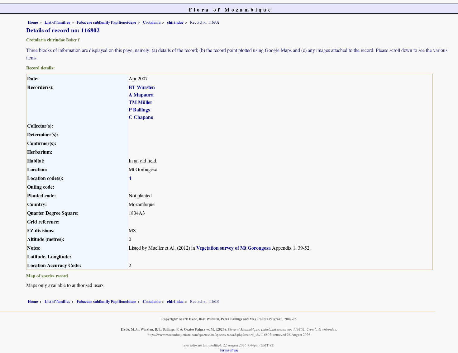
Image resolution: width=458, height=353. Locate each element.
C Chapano (141, 116)
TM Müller (140, 102)
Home (33, 22)
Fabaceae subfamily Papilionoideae (106, 22)
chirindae (175, 22)
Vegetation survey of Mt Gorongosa (233, 247)
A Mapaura (141, 94)
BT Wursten (142, 87)
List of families (57, 22)
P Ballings (139, 109)
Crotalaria (151, 22)
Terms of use (229, 350)
